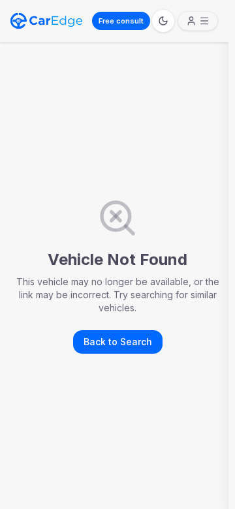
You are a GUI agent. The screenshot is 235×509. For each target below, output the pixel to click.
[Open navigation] (198, 21)
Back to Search (118, 341)
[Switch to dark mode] (163, 21)
